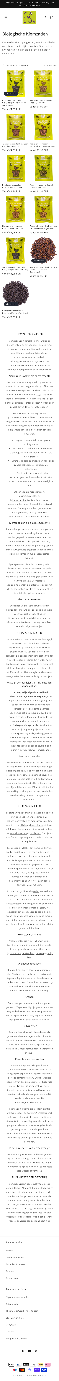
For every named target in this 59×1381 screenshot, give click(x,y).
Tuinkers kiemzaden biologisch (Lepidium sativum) (15, 145)
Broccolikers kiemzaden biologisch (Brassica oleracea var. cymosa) (14, 102)
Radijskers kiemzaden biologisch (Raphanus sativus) (42, 145)
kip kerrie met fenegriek (37, 1085)
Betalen (10, 1271)
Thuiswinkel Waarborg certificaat (22, 1310)
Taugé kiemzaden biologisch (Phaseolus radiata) (41, 186)
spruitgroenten (18, 584)
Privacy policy (12, 1304)
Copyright (11, 1324)
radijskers (35, 491)
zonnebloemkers (18, 833)
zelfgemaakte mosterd (31, 1102)
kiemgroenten (19, 361)
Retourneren (12, 1278)
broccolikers (36, 825)
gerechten (43, 1129)
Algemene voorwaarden (17, 1297)
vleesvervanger (25, 1036)
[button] (6, 17)
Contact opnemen (15, 1257)
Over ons (10, 1331)
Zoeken (9, 1250)
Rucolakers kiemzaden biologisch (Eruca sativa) (12, 186)
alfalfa (34, 584)
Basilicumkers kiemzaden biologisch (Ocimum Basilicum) (15, 311)
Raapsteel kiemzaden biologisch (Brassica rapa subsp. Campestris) (43, 269)
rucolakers (35, 833)
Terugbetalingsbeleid (16, 1338)
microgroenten (37, 361)
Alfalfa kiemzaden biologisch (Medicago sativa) (42, 101)
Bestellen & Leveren (15, 1264)
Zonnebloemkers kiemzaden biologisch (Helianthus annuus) (15, 268)
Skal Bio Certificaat (15, 1317)
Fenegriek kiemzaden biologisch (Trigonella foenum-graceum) (43, 227)
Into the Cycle (24, 1375)
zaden (36, 891)
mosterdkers (29, 417)
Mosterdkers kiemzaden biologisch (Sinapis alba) (12, 227)
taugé (40, 588)
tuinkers (15, 417)
